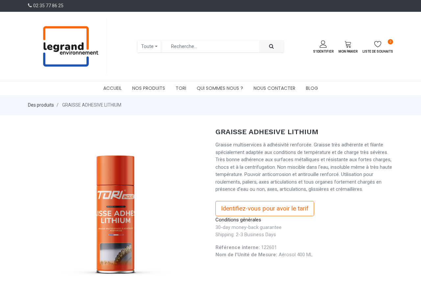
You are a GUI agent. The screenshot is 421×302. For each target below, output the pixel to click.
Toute (147, 46)
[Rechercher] (271, 46)
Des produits (41, 105)
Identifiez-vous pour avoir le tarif (265, 208)
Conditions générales (238, 220)
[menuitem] (112, 88)
